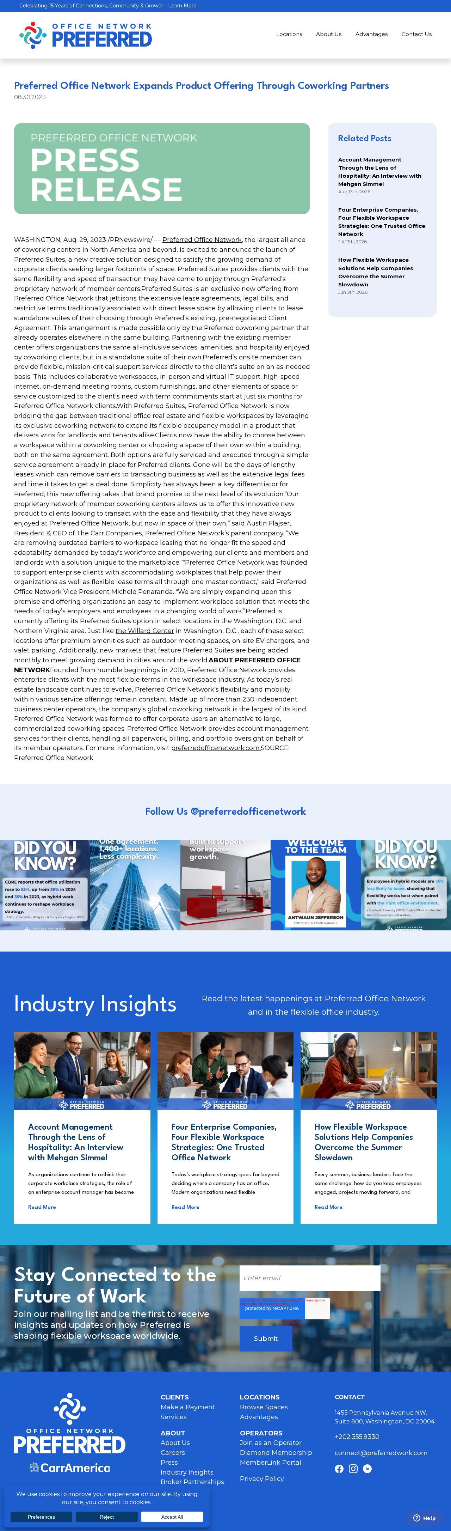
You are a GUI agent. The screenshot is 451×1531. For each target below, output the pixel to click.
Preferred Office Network (202, 240)
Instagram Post (45, 885)
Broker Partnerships (192, 1482)
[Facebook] (339, 1468)
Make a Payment (188, 1407)
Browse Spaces (264, 1407)
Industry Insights (187, 1472)
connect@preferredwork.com (381, 1453)
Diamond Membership (276, 1453)
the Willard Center (145, 631)
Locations (289, 34)
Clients (175, 1397)
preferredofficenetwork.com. (216, 748)
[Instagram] (353, 1468)
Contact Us (417, 34)
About (173, 1433)
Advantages (372, 34)
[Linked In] (367, 1468)
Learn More (182, 5)
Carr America (70, 1467)
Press (169, 1462)
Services (174, 1417)
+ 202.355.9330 (358, 1437)
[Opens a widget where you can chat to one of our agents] (424, 1518)
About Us (328, 34)
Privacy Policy (262, 1479)
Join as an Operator (271, 1443)
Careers (173, 1453)
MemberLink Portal (270, 1462)
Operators (261, 1433)
